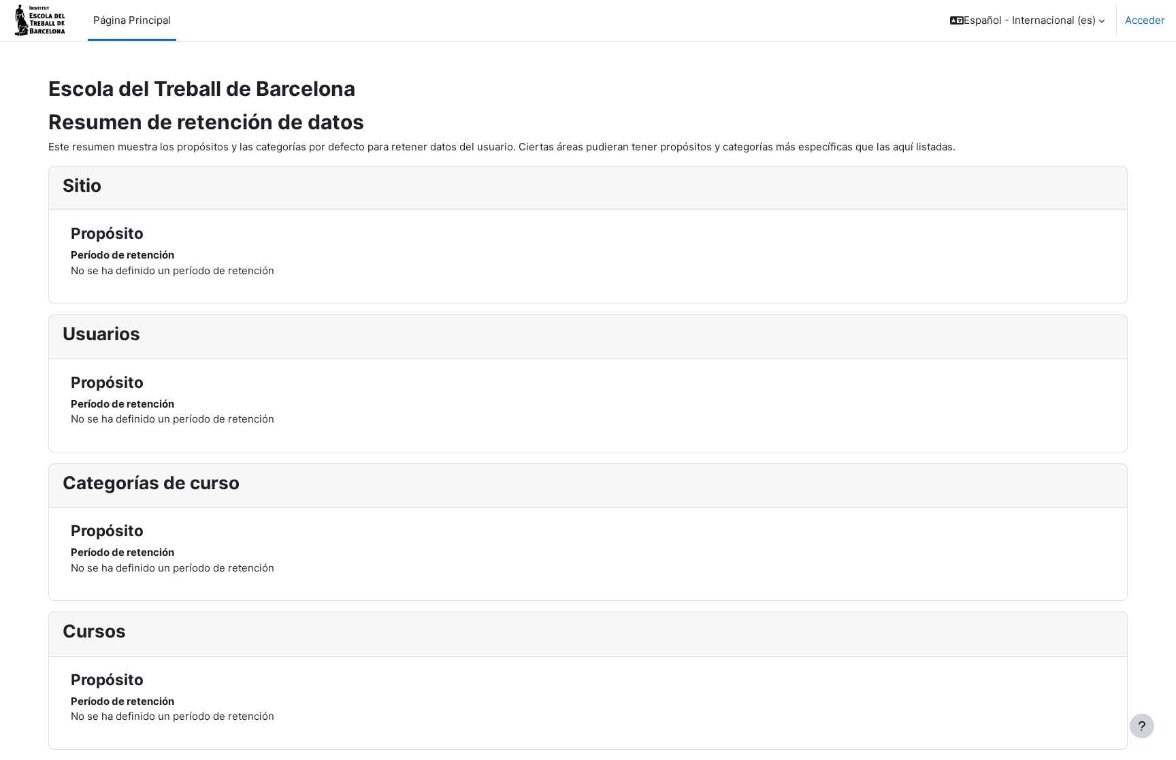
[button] (1027, 20)
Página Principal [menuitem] (132, 20)
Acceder (1145, 20)
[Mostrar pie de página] (1142, 726)
